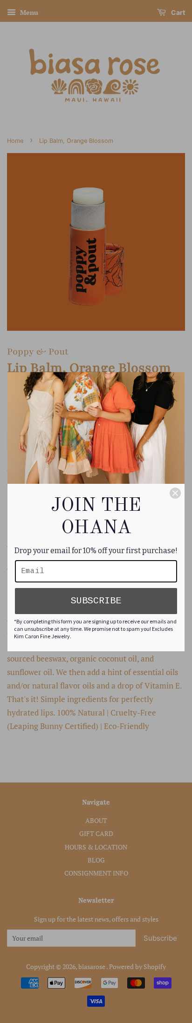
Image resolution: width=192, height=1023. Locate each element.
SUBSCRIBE (96, 600)
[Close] (175, 493)
